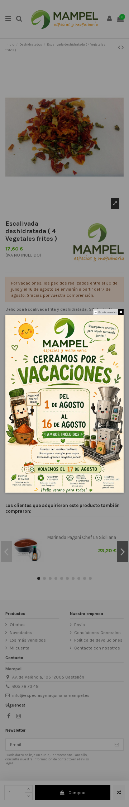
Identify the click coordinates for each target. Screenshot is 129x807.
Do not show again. (108, 312)
